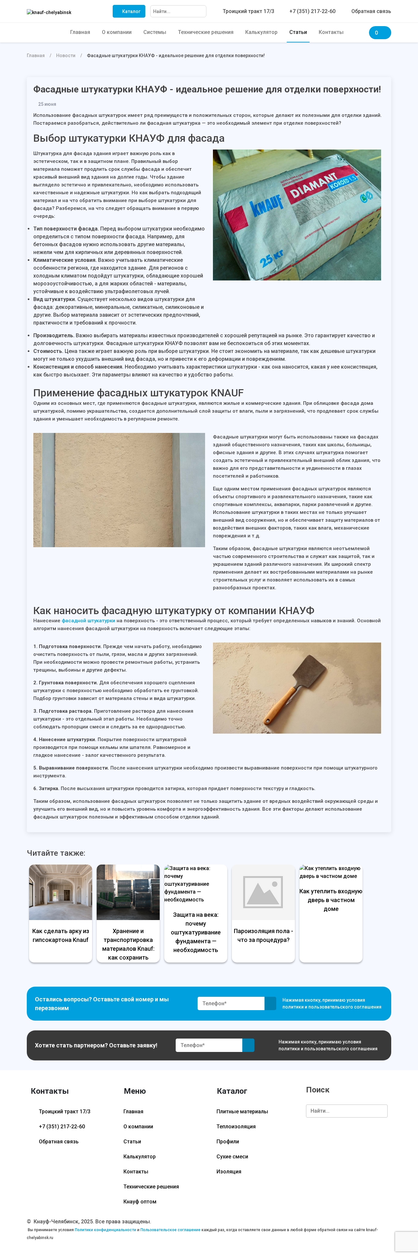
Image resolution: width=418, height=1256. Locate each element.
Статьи (298, 32)
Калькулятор (261, 32)
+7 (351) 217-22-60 (61, 1126)
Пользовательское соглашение (170, 1230)
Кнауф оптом (139, 1202)
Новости (65, 55)
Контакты (331, 32)
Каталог (130, 11)
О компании (117, 32)
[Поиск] (201, 12)
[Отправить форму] (271, 1003)
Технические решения (205, 32)
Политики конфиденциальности (105, 1230)
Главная (80, 32)
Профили (228, 1141)
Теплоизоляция (236, 1126)
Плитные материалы (242, 1111)
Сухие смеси (232, 1156)
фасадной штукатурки (88, 621)
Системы (154, 32)
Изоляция (229, 1172)
